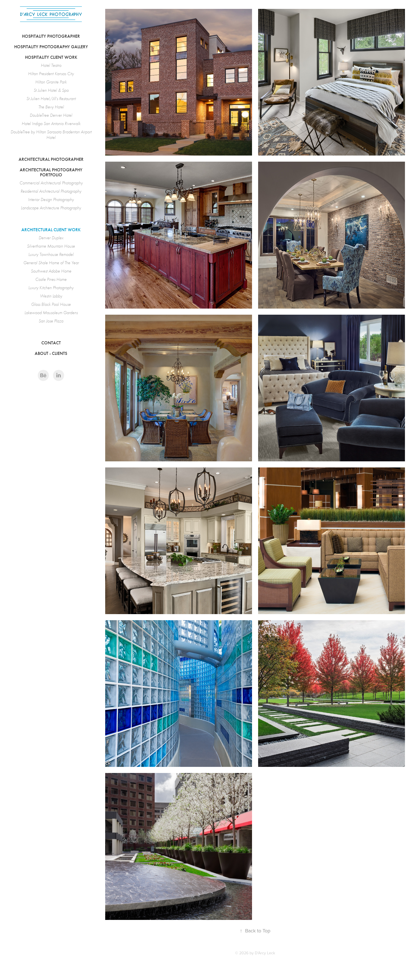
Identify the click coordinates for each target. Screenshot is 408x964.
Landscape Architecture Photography (51, 207)
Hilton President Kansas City (51, 73)
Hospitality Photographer (51, 36)
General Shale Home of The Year (51, 262)
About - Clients (51, 353)
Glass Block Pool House (51, 304)
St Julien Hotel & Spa (51, 90)
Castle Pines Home (51, 279)
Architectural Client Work (50, 229)
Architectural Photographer (51, 159)
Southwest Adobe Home (51, 271)
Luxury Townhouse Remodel (51, 254)
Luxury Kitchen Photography (51, 287)
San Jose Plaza (51, 321)
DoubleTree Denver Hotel (51, 115)
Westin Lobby (51, 296)
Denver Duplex (51, 237)
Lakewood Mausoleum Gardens (51, 312)
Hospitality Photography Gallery (51, 46)
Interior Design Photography (51, 199)
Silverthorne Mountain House (51, 246)
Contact (51, 342)
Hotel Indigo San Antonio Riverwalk (51, 123)
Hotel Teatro (51, 65)
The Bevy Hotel (51, 107)
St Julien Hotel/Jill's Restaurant (51, 98)
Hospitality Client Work (51, 57)
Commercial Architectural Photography (51, 182)
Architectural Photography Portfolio (51, 172)
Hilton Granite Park (51, 82)
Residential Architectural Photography (51, 191)
